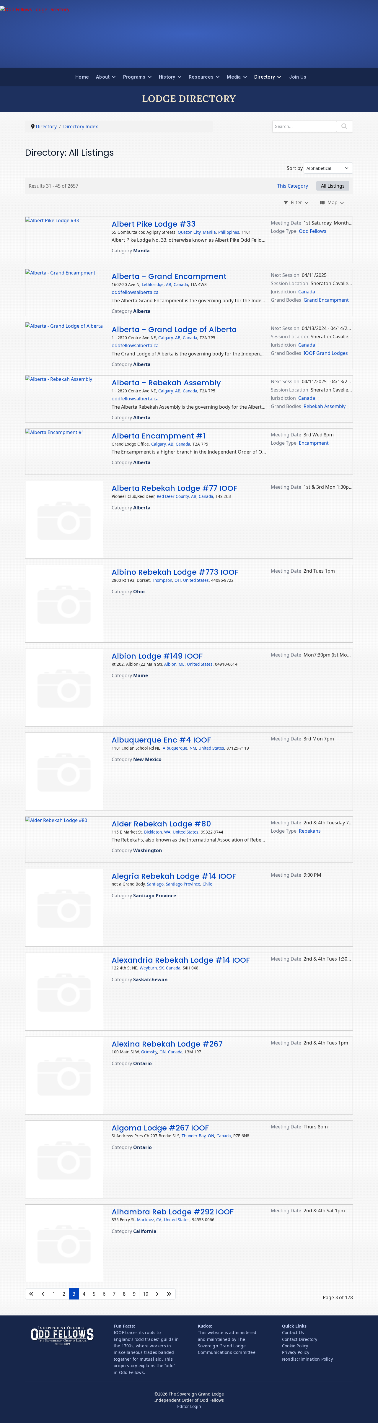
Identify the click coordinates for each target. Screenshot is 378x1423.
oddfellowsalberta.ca (135, 292)
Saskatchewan (150, 979)
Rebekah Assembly (325, 406)
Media (234, 77)
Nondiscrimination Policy (307, 1359)
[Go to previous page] (43, 1293)
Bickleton (153, 832)
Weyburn (148, 968)
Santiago (155, 884)
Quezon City (189, 232)
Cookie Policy (295, 1346)
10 (145, 1294)
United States (196, 580)
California (145, 1231)
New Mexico (147, 759)
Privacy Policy (295, 1352)
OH (178, 580)
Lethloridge (153, 284)
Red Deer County (173, 496)
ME (182, 664)
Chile (207, 884)
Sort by (295, 168)
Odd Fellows (312, 231)
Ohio (139, 591)
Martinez (145, 1219)
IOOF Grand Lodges (326, 353)
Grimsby (149, 1052)
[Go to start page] (31, 1293)
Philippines (228, 232)
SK (161, 968)
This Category (292, 186)
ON (162, 1052)
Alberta (142, 311)
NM (193, 748)
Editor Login (189, 1406)
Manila (209, 232)
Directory (264, 77)
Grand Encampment (326, 300)
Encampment (314, 443)
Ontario (142, 1063)
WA (167, 832)
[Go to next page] (157, 1293)
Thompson (162, 580)
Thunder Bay (194, 1135)
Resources (201, 77)
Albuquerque (175, 748)
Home (82, 77)
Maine (140, 675)
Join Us (297, 77)
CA (159, 1219)
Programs (134, 77)
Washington (147, 850)
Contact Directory (299, 1339)
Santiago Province (183, 884)
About (103, 77)
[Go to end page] (169, 1293)
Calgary (165, 337)
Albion (170, 664)
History (167, 77)
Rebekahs (310, 831)
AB (168, 284)
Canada (181, 284)
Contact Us (293, 1332)
